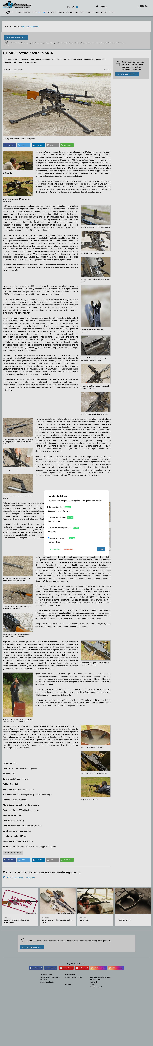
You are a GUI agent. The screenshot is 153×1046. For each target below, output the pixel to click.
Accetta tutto (55, 549)
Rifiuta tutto (68, 549)
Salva (101, 549)
